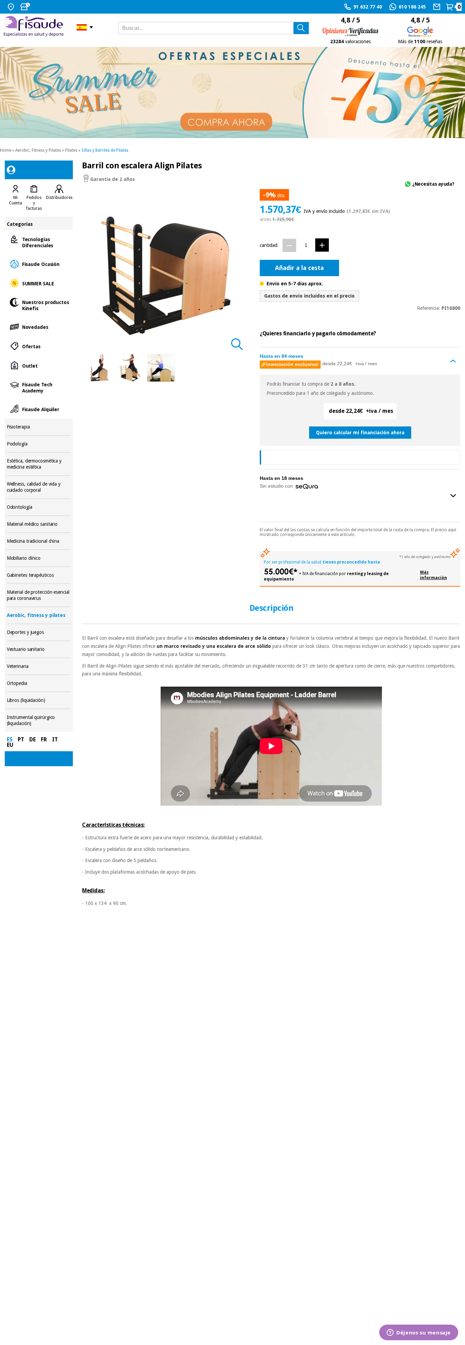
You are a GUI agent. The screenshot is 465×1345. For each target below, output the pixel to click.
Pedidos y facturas (34, 203)
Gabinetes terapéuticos (39, 575)
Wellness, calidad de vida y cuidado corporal (39, 487)
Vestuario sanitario (39, 649)
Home (5, 150)
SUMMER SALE (39, 283)
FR (44, 739)
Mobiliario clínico (39, 558)
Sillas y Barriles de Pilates (104, 150)
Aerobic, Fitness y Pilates (38, 150)
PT (21, 739)
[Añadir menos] (289, 245)
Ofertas (39, 346)
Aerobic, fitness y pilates (39, 615)
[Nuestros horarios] (26, 7)
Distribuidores (59, 197)
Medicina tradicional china (39, 541)
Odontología (39, 507)
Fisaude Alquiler (39, 409)
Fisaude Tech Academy (39, 387)
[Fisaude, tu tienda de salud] (34, 27)
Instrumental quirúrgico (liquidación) (39, 720)
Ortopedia (39, 683)
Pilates (71, 150)
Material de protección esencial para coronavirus (39, 595)
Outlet (39, 365)
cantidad (268, 245)
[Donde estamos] (12, 7)
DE (32, 739)
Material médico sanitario (39, 524)
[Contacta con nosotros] (438, 7)
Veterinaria (39, 666)
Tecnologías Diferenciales (39, 242)
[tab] (15, 198)
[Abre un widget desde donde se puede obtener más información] (418, 1333)
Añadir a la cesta (299, 267)
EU (10, 745)
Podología (39, 444)
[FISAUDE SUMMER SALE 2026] (232, 92)
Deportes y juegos (39, 632)
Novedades (39, 326)
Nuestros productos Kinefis (39, 305)
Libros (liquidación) (39, 700)
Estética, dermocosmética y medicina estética (39, 464)
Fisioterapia (39, 427)
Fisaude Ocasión (39, 263)
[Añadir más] (322, 245)
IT (55, 739)
